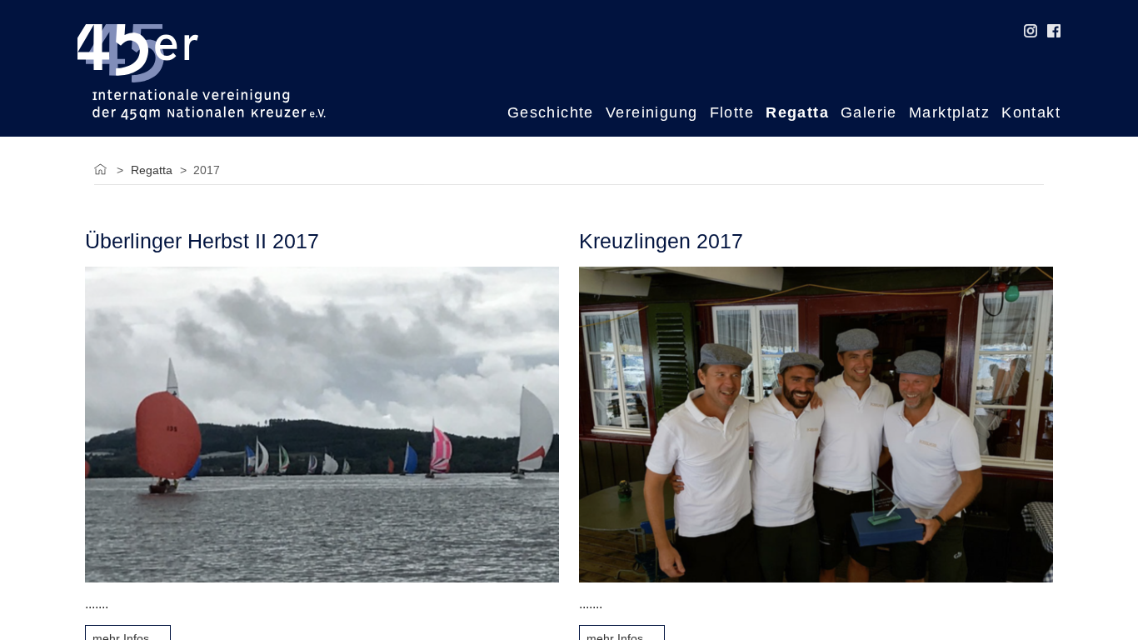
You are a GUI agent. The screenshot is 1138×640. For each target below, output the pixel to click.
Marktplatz (949, 112)
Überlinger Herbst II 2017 (202, 241)
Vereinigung (652, 112)
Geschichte (550, 112)
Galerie (869, 112)
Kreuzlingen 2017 (661, 241)
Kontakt (1031, 112)
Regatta (797, 112)
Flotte (732, 112)
